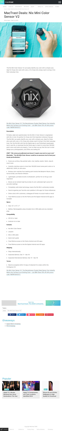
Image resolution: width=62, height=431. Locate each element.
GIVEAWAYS (18, 6)
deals (4, 310)
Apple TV (40, 6)
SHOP (32, 6)
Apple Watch (49, 6)
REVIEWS (26, 6)
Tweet (23, 314)
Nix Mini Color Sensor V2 (14, 310)
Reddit (41, 314)
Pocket (51, 314)
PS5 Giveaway (10, 326)
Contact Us (21, 429)
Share (13, 314)
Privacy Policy (30, 429)
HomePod (58, 6)
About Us (11, 429)
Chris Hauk (7, 20)
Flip (31, 314)
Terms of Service (40, 429)
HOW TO (10, 6)
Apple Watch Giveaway (13, 324)
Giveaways (50, 429)
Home (5, 9)
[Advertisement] (31, 62)
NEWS (4, 6)
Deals (9, 9)
